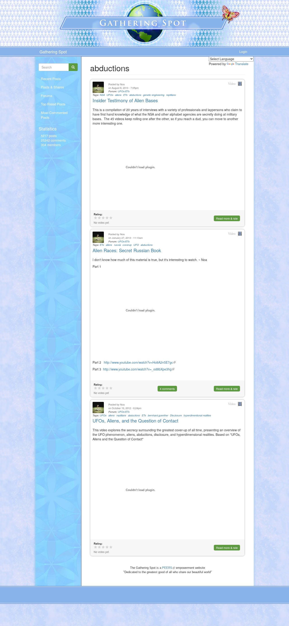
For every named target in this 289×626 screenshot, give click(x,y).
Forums (46, 95)
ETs (125, 95)
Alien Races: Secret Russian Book (127, 250)
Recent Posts (51, 78)
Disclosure (176, 415)
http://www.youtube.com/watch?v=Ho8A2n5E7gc (139, 362)
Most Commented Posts (54, 115)
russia (117, 245)
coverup (127, 245)
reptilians (171, 95)
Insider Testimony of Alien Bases (125, 100)
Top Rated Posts (53, 104)
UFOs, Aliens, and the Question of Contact (135, 420)
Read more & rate (227, 218)
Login (243, 51)
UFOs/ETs (124, 91)
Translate (241, 64)
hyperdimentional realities (197, 415)
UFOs (110, 95)
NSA (102, 95)
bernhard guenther (158, 415)
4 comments (167, 389)
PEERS (168, 567)
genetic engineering (153, 95)
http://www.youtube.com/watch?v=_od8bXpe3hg (138, 369)
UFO (136, 245)
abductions (135, 95)
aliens (118, 95)
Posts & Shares (52, 87)
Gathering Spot (53, 52)
